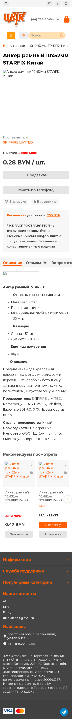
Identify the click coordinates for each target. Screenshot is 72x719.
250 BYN (53, 215)
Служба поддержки (23, 571)
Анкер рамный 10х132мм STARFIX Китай (17, 496)
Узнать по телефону (36, 190)
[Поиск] (61, 35)
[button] (4, 499)
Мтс (6, 607)
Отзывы (36, 263)
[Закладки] (49, 3)
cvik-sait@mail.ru (21, 618)
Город (7, 612)
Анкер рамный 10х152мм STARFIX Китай (51, 496)
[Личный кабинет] (66, 3)
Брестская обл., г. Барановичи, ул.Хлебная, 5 (31, 636)
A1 (4, 601)
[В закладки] (31, 465)
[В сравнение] (31, 472)
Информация (17, 559)
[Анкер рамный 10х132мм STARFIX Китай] (19, 474)
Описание (12, 263)
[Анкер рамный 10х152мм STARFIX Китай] (53, 474)
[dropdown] (6, 3)
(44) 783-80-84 (42, 19)
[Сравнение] (58, 3)
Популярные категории (27, 582)
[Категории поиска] (23, 35)
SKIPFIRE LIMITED (18, 142)
